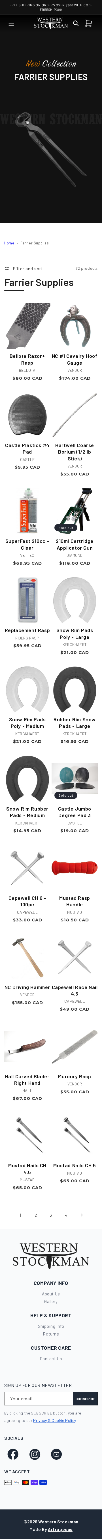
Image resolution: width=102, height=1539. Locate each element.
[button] (11, 23)
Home (9, 243)
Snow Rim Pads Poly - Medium (27, 722)
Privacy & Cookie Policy (54, 1420)
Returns (51, 1333)
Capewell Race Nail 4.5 (75, 990)
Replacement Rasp (27, 630)
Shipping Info (51, 1326)
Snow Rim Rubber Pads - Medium (27, 811)
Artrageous (60, 1529)
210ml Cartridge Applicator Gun (75, 544)
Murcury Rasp (74, 1076)
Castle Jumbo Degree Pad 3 (74, 811)
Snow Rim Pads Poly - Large (74, 633)
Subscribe (85, 1399)
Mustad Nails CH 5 (74, 1165)
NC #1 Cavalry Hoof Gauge (75, 359)
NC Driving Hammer (27, 987)
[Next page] (81, 1215)
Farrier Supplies (34, 243)
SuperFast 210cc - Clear (27, 544)
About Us (51, 1293)
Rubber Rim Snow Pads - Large (75, 722)
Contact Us (51, 1358)
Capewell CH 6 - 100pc (27, 901)
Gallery (51, 1301)
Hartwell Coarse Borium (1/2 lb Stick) (74, 452)
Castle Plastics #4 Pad (27, 448)
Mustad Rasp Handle (74, 901)
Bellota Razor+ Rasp (27, 359)
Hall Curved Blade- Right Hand (27, 1079)
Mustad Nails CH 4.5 (27, 1168)
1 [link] (20, 1215)
